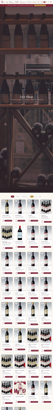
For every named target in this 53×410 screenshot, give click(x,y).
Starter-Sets (25, 196)
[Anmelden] (48, 2)
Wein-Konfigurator (11, 2)
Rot (36, 196)
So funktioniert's (22, 2)
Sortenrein (18, 196)
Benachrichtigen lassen (40, 5)
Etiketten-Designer (17, 2)
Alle (12, 196)
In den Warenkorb (9, 220)
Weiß (40, 196)
